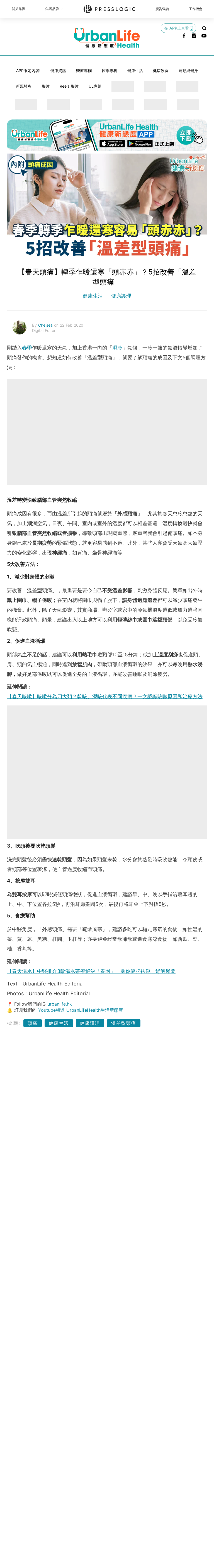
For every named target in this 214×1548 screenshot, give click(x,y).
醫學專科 (109, 70)
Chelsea (46, 325)
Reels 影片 (69, 86)
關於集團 (18, 9)
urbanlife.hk (59, 1004)
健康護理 (120, 296)
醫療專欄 (84, 70)
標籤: (14, 1023)
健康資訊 (58, 70)
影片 (46, 86)
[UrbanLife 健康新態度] (107, 38)
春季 (27, 348)
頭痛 (33, 1023)
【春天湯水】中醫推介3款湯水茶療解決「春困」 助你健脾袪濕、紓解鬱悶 (91, 971)
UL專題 (95, 86)
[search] (204, 28)
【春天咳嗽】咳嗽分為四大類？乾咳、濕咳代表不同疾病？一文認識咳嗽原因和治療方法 (105, 696)
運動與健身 (188, 70)
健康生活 (135, 70)
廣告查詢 (162, 9)
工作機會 (195, 9)
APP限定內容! (28, 70)
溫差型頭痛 (123, 1023)
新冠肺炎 (23, 86)
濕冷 (117, 348)
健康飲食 (161, 70)
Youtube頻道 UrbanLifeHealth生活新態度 (80, 1010)
